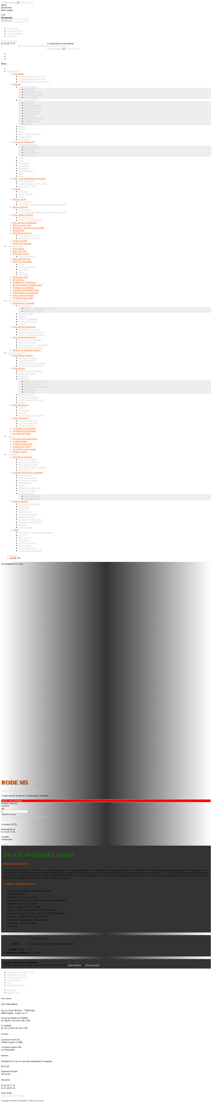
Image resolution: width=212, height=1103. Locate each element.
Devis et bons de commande (34, 46)
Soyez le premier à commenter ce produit (19, 791)
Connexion (12, 36)
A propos (11, 990)
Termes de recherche (16, 974)
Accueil (13, 555)
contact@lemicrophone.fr (12, 1095)
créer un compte (92, 965)
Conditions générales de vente (20, 972)
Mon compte (12, 28)
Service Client (13, 992)
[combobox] (14, 20)
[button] (13, 817)
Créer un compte (14, 33)
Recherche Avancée (16, 985)
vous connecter (74, 965)
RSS (9, 982)
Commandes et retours (17, 977)
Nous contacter (14, 980)
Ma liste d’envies (14, 31)
